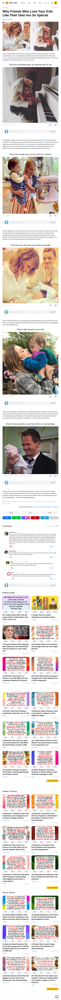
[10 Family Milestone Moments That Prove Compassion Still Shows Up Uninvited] (44, 862)
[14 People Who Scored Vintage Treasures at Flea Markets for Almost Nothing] (44, 932)
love (26, 144)
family (44, 142)
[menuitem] (22, 3)
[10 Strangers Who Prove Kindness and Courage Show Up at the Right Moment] (44, 632)
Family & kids (6, 683)
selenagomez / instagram (51, 507)
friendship (5, 58)
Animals (5, 921)
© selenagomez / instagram (8, 124)
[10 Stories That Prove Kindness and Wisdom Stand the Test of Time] (16, 699)
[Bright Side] (11, 3)
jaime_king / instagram (37, 507)
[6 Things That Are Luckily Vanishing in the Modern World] (44, 603)
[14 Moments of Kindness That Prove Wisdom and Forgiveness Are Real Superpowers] (44, 833)
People (4, 622)
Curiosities (5, 7)
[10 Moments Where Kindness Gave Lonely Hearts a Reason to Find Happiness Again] (44, 699)
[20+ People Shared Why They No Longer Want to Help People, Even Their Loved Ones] (16, 603)
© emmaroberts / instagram (8, 215)
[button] (11, 512)
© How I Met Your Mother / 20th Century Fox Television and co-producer (18, 476)
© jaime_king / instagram (8, 305)
